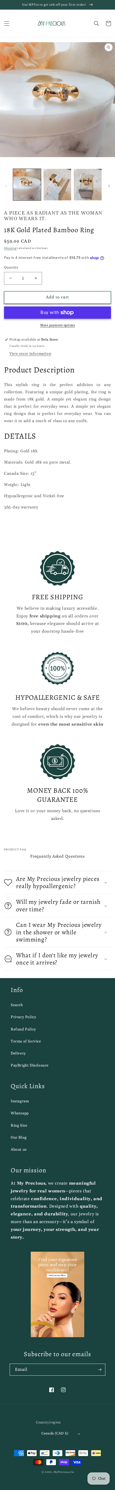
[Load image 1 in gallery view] (27, 184)
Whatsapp (20, 1113)
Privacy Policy (23, 1017)
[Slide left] (6, 186)
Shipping (10, 248)
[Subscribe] (99, 1369)
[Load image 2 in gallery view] (57, 184)
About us (19, 1149)
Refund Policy (23, 1029)
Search (17, 1005)
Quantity (11, 267)
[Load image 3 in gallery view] (88, 184)
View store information (30, 353)
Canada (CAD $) (54, 1433)
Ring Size (19, 1125)
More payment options (57, 325)
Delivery (18, 1053)
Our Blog (19, 1137)
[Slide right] (109, 186)
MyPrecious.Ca (63, 1472)
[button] (7, 23)
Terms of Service (26, 1041)
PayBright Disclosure (30, 1065)
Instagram (20, 1101)
